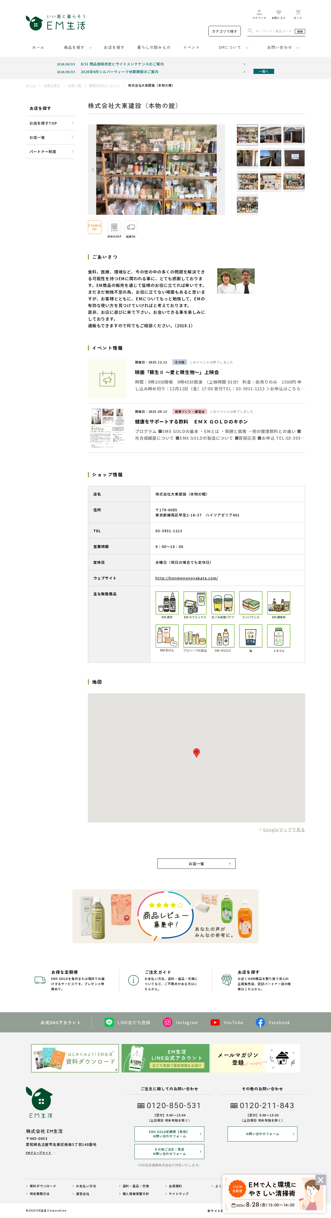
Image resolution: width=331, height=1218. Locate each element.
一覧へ (263, 71)
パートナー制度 (42, 151)
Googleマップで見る (284, 829)
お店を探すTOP (43, 123)
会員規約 (175, 1185)
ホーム (31, 85)
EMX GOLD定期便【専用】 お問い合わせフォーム (169, 1133)
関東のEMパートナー (105, 85)
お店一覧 (74, 85)
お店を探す (52, 85)
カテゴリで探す (224, 31)
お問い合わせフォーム (262, 1133)
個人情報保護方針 (136, 1193)
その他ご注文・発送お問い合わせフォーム (169, 1151)
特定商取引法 (40, 1193)
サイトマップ (179, 1193)
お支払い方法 (86, 1185)
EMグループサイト (38, 1152)
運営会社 (82, 1193)
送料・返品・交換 (136, 1185)
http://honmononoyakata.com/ (186, 578)
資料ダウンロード (43, 1185)
